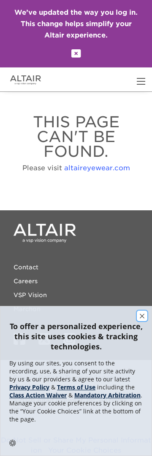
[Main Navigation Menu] (141, 81)
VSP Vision (30, 295)
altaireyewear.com (97, 168)
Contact (26, 267)
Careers (26, 281)
